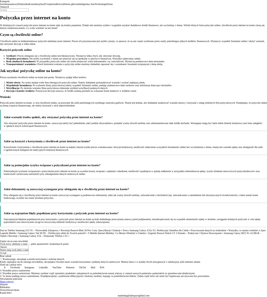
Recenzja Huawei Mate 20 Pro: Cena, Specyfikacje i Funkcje (91, 230)
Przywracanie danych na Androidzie (208, 230)
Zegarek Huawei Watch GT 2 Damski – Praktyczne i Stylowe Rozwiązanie (185, 233)
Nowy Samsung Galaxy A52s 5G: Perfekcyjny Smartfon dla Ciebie (156, 230)
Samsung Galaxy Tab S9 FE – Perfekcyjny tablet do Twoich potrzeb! (52, 233)
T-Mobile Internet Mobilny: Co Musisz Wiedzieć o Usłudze (117, 233)
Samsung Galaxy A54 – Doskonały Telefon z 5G (44, 236)
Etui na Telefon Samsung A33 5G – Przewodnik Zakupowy (29, 230)
